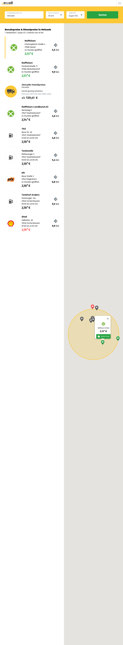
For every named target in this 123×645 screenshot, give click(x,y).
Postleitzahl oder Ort (14, 13)
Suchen (103, 14)
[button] (102, 342)
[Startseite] (7, 3)
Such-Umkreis (53, 13)
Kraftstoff (72, 13)
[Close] (108, 319)
